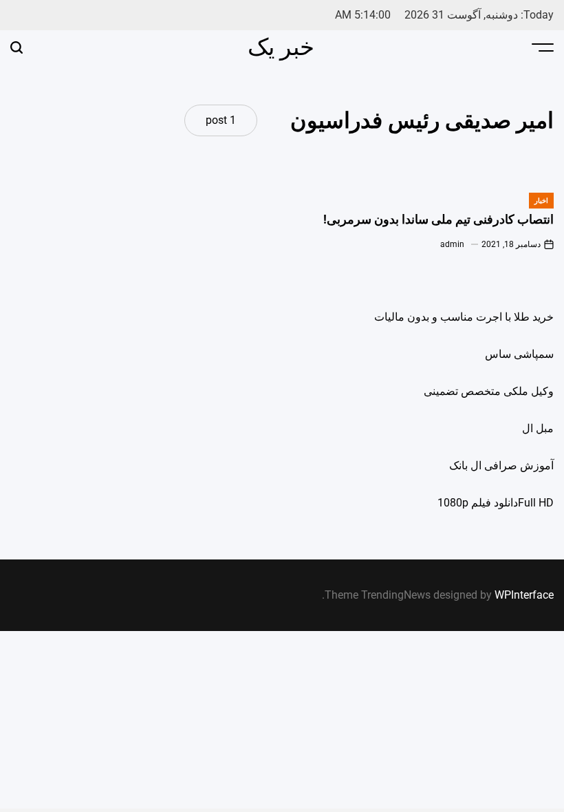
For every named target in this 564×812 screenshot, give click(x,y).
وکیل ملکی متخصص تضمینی (489, 391)
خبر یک (281, 46)
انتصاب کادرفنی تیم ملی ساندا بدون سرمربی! (438, 219)
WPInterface (524, 594)
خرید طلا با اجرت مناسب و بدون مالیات (464, 316)
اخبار (541, 200)
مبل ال (538, 428)
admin (452, 244)
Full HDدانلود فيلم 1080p (495, 502)
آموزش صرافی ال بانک (501, 465)
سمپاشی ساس (519, 354)
